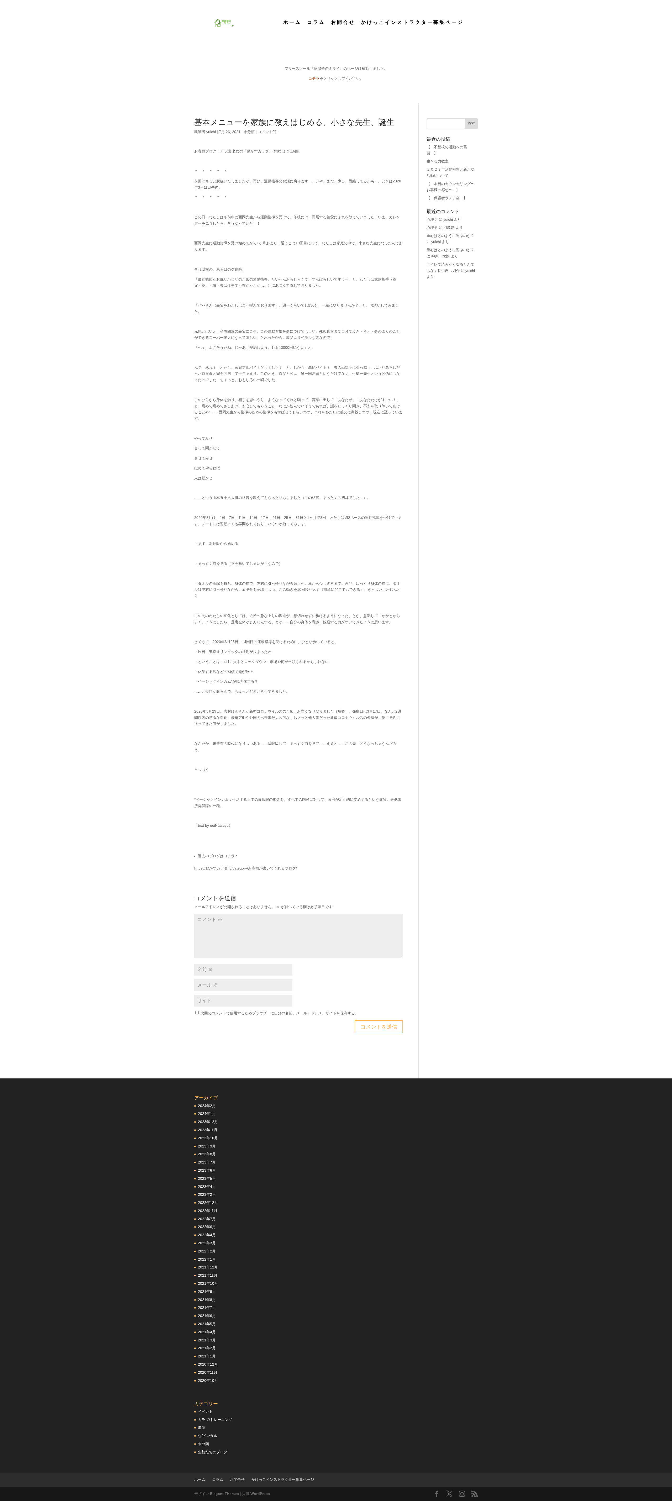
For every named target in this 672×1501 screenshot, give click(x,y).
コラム (316, 22)
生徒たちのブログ (212, 1452)
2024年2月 (207, 1106)
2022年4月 (207, 1235)
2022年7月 (207, 1219)
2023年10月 (208, 1138)
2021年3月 (207, 1340)
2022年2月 (207, 1251)
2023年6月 (207, 1170)
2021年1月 (207, 1356)
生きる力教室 (438, 161)
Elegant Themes (224, 1494)
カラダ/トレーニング (215, 1420)
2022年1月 (207, 1259)
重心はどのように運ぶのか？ (450, 236)
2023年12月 (208, 1122)
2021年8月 (207, 1300)
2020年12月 (208, 1364)
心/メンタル (207, 1436)
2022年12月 (208, 1202)
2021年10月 (208, 1283)
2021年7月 (207, 1307)
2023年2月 (207, 1194)
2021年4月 (207, 1332)
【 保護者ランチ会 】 (447, 198)
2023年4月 (207, 1186)
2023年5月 (207, 1178)
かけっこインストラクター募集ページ (412, 22)
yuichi (211, 132)
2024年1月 (207, 1114)
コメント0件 (268, 132)
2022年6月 (207, 1227)
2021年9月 (207, 1291)
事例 (201, 1427)
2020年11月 (207, 1372)
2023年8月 (207, 1154)
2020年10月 (208, 1380)
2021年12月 (208, 1267)
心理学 (432, 219)
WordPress (260, 1494)
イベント (205, 1411)
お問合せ (343, 22)
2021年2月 (207, 1348)
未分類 (249, 132)
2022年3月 (207, 1243)
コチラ (313, 78)
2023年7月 (207, 1162)
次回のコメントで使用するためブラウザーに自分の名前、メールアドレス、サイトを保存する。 (280, 1013)
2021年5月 (207, 1324)
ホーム (292, 22)
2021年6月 (207, 1316)
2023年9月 (207, 1146)
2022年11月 (207, 1211)
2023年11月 (207, 1130)
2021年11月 (207, 1275)
